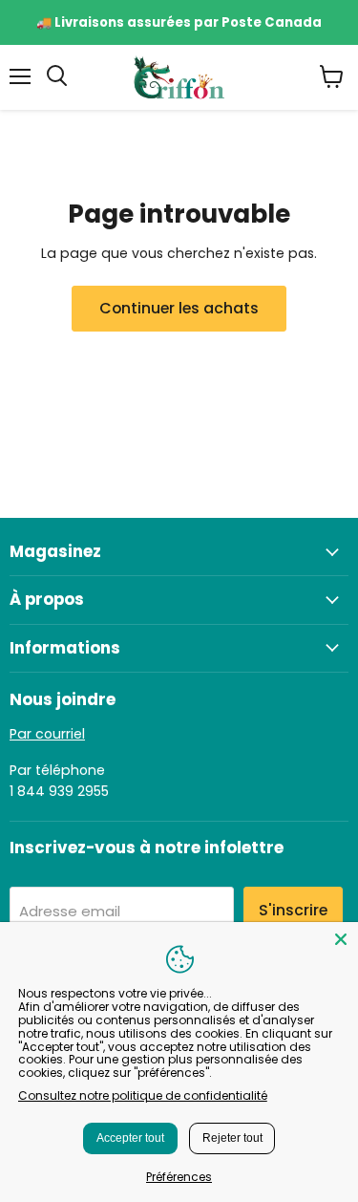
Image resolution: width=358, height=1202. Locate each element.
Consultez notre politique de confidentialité (142, 1095)
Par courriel (47, 733)
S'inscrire (293, 910)
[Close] (340, 939)
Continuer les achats (179, 308)
